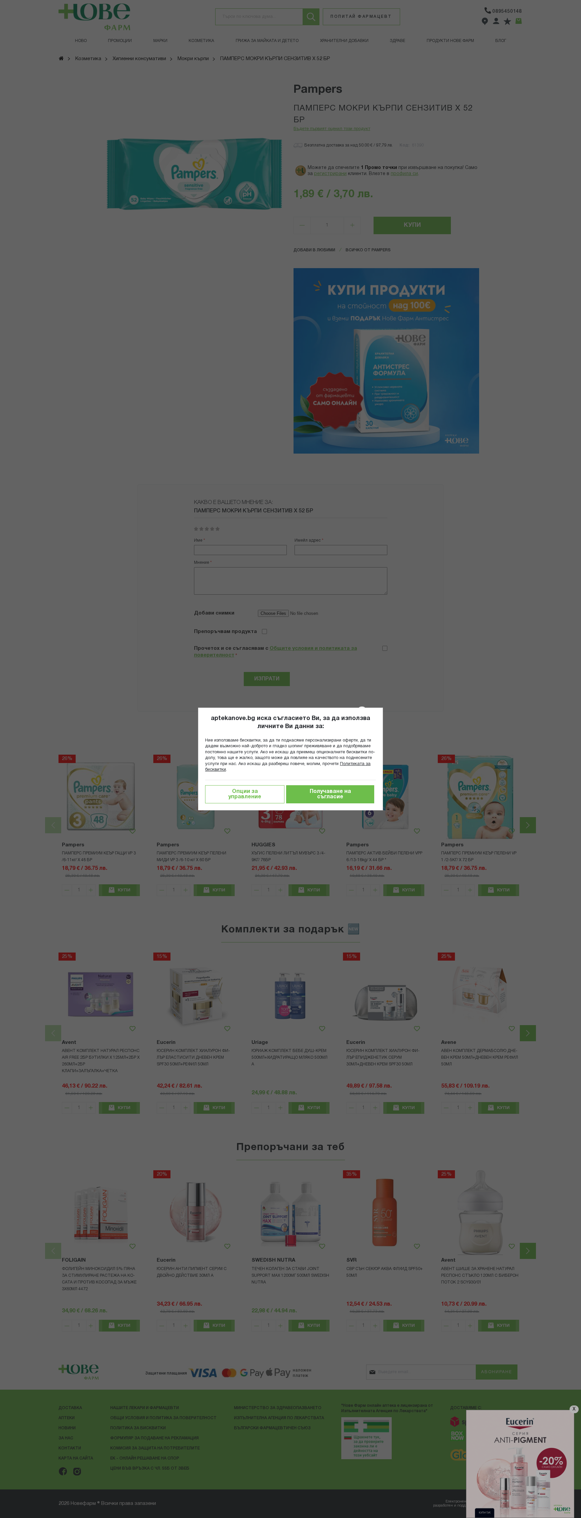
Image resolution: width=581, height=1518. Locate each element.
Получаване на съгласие (330, 794)
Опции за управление (244, 794)
